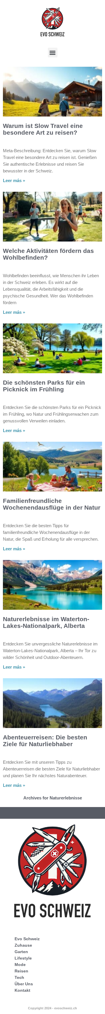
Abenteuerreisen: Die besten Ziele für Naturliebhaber (45, 740)
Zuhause (23, 945)
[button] (52, 52)
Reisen (21, 971)
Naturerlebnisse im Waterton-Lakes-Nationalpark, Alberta (46, 622)
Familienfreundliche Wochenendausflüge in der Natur (51, 504)
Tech (19, 977)
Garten (21, 951)
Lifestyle (23, 958)
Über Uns (24, 984)
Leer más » (14, 180)
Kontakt (22, 990)
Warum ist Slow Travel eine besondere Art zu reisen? (43, 129)
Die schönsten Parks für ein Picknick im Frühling (44, 386)
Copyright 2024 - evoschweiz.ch (52, 1008)
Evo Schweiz (27, 938)
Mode (20, 964)
